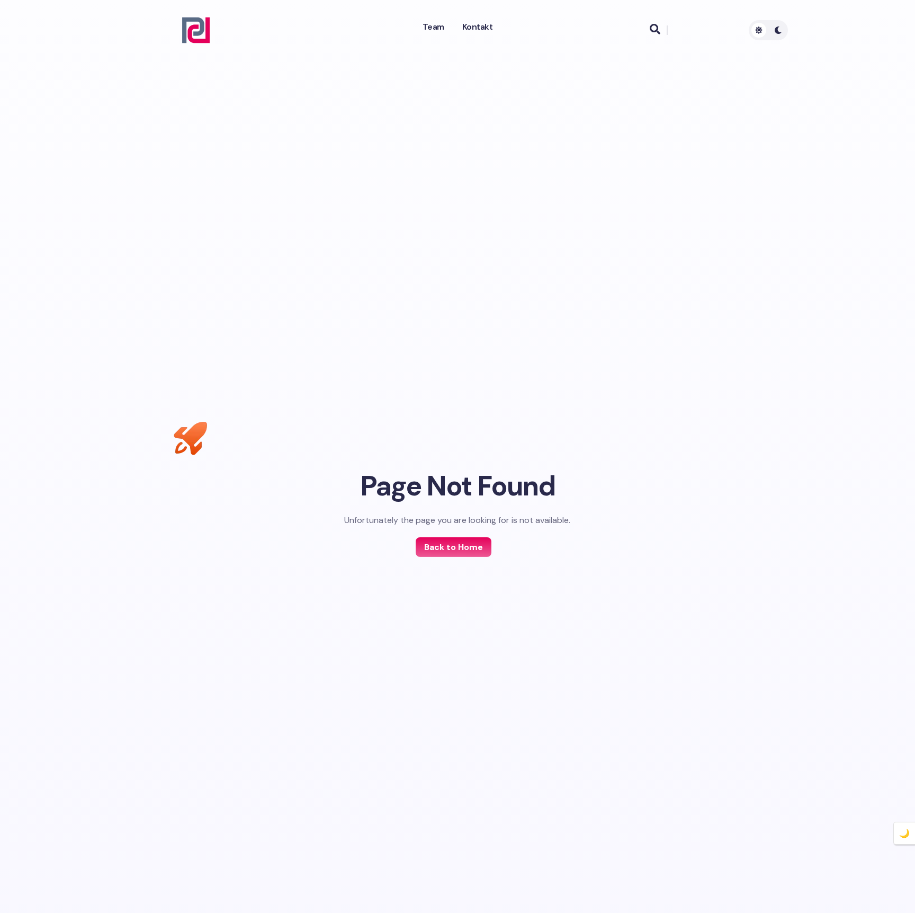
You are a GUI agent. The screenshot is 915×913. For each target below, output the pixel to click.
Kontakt (477, 27)
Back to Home (453, 547)
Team (433, 27)
